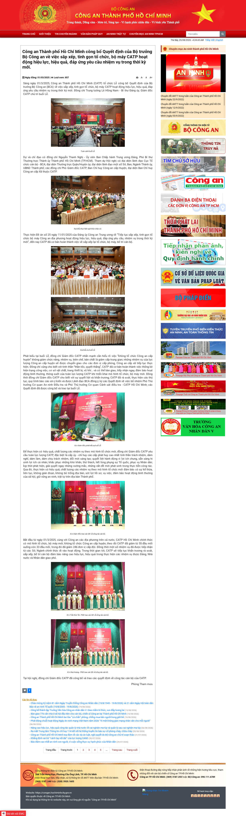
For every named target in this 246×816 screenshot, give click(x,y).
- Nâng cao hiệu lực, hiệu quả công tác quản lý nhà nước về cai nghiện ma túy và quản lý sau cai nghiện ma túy (85, 727)
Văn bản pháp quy (92, 34)
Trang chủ (28, 34)
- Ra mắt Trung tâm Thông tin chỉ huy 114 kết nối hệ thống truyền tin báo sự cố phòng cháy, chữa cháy (81, 731)
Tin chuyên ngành (66, 34)
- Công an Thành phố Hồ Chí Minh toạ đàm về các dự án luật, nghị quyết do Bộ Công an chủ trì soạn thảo (82, 734)
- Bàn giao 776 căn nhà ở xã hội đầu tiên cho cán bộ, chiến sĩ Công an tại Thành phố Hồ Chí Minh (78, 713)
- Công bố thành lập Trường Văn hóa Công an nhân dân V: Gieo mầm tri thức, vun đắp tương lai (77, 710)
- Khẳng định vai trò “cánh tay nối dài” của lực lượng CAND (59, 738)
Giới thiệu (45, 34)
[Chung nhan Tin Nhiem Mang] (156, 792)
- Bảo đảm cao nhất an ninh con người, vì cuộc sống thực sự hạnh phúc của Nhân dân (73, 741)
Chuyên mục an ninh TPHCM (146, 34)
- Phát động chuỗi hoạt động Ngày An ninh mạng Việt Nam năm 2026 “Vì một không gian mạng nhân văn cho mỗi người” (90, 720)
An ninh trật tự (116, 34)
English (219, 40)
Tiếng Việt (210, 40)
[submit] (223, 34)
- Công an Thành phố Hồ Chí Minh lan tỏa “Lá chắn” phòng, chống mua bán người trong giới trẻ (77, 717)
